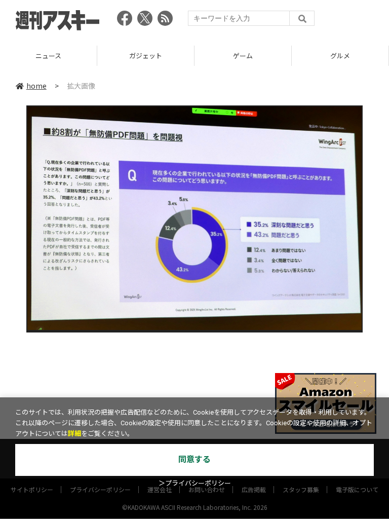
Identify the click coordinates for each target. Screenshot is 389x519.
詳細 (74, 433)
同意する (194, 459)
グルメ (246, 55)
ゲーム (149, 55)
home (36, 86)
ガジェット (51, 55)
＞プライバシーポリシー (195, 483)
